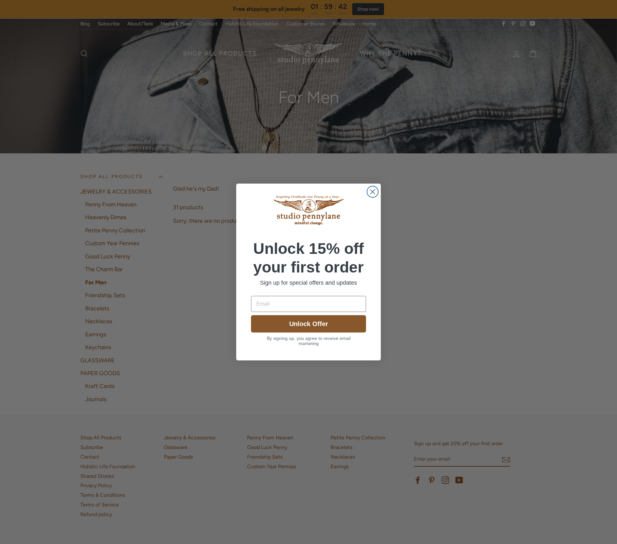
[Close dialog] (372, 191)
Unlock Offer (308, 323)
